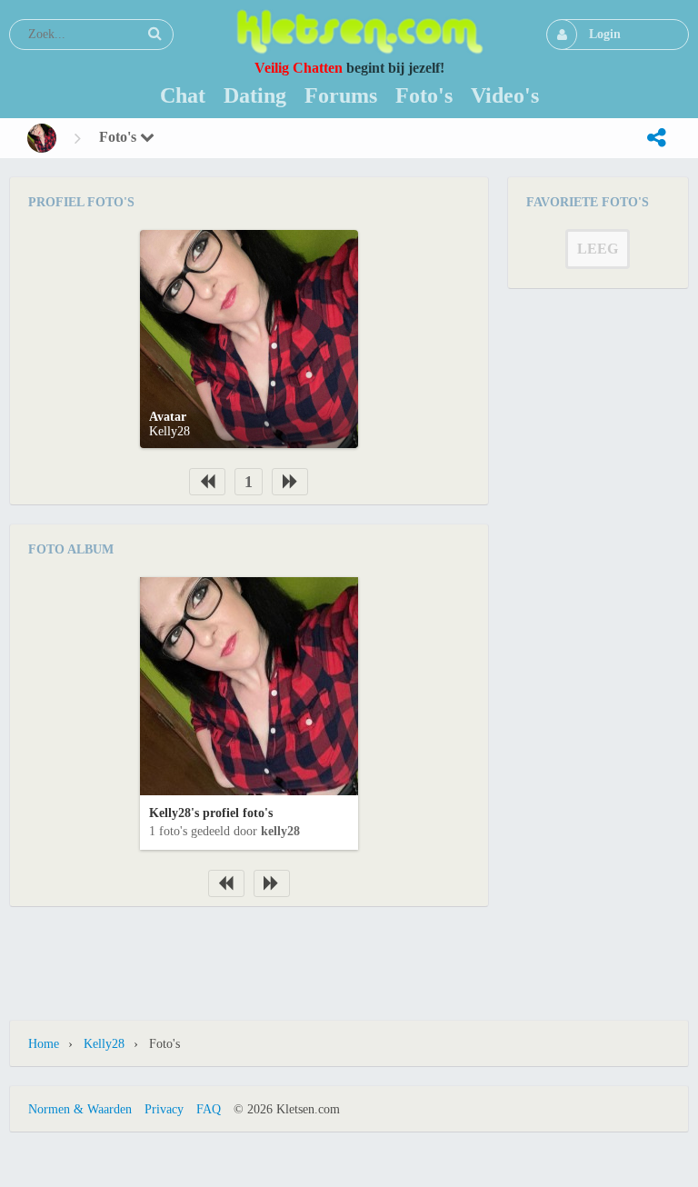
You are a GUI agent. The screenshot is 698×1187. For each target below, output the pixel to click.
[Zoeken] (154, 33)
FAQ (208, 1109)
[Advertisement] (349, 952)
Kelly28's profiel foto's (211, 813)
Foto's (119, 137)
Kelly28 (169, 431)
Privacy (164, 1109)
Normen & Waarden (80, 1109)
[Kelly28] (41, 138)
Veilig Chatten (298, 67)
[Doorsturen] (656, 138)
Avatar (167, 417)
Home (43, 1044)
